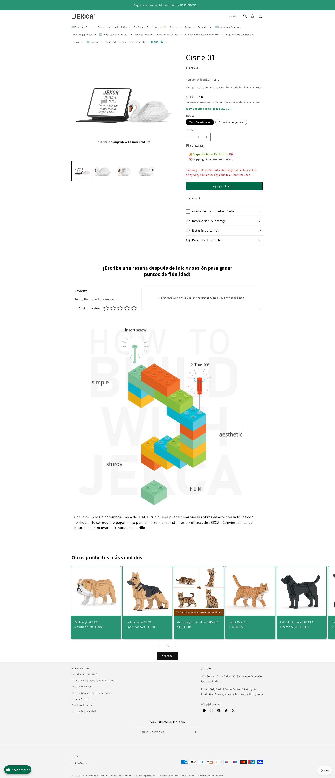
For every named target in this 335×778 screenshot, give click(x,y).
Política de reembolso (121, 775)
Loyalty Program (81, 699)
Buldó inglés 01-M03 (86, 622)
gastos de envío (218, 101)
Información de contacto (211, 775)
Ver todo (167, 655)
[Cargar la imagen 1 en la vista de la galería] (81, 171)
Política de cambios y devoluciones (91, 692)
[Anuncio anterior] (73, 5)
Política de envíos (81, 686)
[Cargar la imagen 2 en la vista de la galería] (103, 171)
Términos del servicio (168, 775)
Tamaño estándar (199, 122)
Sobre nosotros (80, 668)
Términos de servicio (83, 705)
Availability (197, 146)
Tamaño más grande (231, 122)
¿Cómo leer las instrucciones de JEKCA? (94, 680)
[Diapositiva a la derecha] (175, 646)
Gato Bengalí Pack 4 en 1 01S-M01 (198, 622)
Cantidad (190, 129)
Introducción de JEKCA (85, 674)
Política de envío (189, 775)
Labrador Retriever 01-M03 (296, 622)
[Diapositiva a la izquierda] (160, 646)
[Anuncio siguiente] (262, 5)
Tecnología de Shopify (98, 775)
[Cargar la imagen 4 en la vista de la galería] (146, 171)
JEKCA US (83, 775)
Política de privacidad (84, 711)
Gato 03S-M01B (238, 622)
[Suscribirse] (195, 732)
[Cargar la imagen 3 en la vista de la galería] (124, 171)
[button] (119, 27)
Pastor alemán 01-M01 (139, 622)
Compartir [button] (195, 198)
